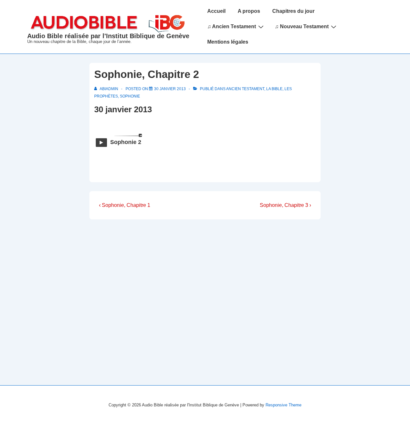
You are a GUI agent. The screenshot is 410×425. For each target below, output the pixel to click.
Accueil (216, 11)
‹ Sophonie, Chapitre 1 (124, 205)
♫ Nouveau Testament (302, 26)
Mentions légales (227, 42)
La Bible (274, 89)
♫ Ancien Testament (231, 26)
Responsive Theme (283, 405)
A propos (249, 11)
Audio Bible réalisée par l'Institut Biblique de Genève (108, 35)
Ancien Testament (245, 89)
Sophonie (130, 96)
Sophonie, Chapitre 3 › (285, 205)
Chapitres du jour (293, 11)
